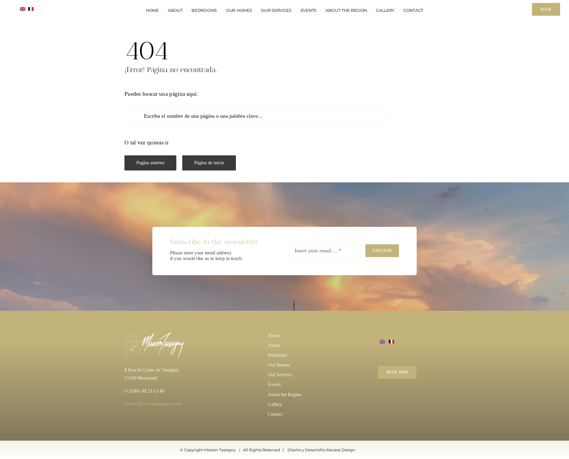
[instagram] (381, 397)
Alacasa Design (340, 449)
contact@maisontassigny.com (152, 403)
